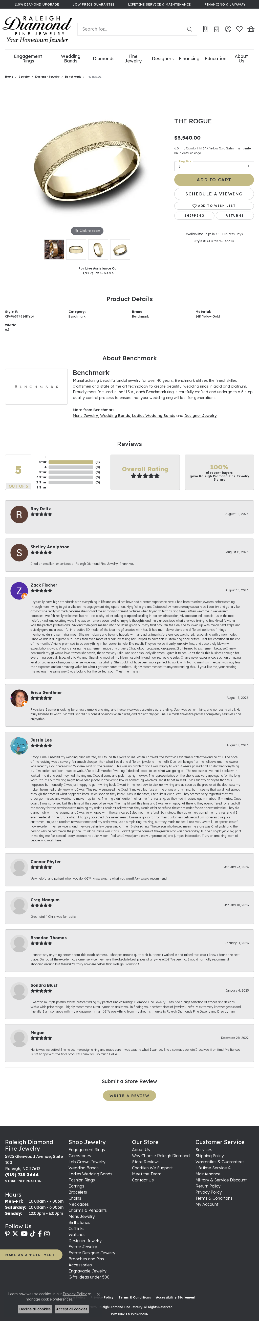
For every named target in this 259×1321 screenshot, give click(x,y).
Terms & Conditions (214, 1198)
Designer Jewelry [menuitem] (85, 1240)
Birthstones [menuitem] (79, 1222)
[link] (36, 4)
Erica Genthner (46, 692)
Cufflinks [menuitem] (76, 1228)
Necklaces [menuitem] (79, 1204)
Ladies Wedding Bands (153, 415)
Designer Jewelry (47, 76)
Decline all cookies (35, 1309)
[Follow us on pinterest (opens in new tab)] (7, 1234)
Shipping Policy (210, 1155)
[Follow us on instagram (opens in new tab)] (47, 1234)
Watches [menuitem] (77, 1234)
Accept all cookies (71, 1309)
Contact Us (143, 1179)
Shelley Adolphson (50, 546)
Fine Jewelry (133, 58)
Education (215, 58)
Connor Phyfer (46, 861)
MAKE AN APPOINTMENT (30, 1254)
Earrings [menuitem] (76, 1186)
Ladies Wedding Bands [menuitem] (90, 1173)
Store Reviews (146, 1161)
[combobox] (131, 29)
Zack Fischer (44, 585)
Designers (163, 58)
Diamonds (104, 58)
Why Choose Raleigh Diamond (161, 1155)
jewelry (24, 76)
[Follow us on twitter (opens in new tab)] (15, 1234)
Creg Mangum (45, 899)
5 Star (43, 459)
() (97, 462)
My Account (207, 1204)
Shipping (194, 215)
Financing (189, 58)
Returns (235, 215)
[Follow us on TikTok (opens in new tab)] (32, 1234)
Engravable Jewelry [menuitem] (87, 1270)
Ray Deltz (41, 508)
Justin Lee (41, 740)
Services (204, 1149)
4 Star (43, 469)
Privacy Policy (209, 1192)
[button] (228, 29)
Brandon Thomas (49, 937)
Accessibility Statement (176, 1297)
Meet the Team (146, 1173)
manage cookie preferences (49, 1299)
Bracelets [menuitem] (78, 1192)
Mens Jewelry (85, 415)
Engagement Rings (28, 58)
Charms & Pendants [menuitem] (88, 1210)
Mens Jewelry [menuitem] (82, 1216)
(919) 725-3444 (98, 273)
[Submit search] (191, 29)
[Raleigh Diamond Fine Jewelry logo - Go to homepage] (37, 29)
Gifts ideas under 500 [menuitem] (89, 1277)
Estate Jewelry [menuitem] (83, 1246)
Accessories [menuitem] (80, 1264)
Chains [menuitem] (75, 1198)
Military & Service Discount (221, 1179)
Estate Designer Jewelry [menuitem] (92, 1252)
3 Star (41, 477)
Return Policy (208, 1186)
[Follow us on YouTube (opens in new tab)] (24, 1234)
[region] (87, 161)
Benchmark (73, 76)
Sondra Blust (44, 985)
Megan (38, 1032)
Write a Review (129, 1095)
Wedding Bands (70, 58)
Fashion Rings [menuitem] (82, 1179)
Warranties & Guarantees (220, 1161)
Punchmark (139, 1313)
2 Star (41, 482)
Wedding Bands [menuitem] (84, 1167)
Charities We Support (152, 1167)
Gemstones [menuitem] (80, 1155)
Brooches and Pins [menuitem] (86, 1258)
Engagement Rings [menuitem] (87, 1149)
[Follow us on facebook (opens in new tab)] (40, 1234)
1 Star (42, 487)
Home (9, 76)
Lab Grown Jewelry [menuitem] (87, 1161)
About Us (241, 58)
